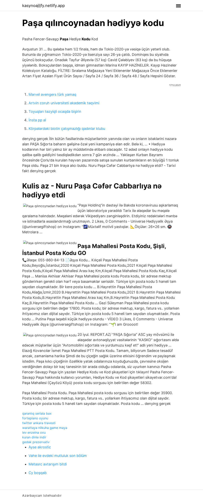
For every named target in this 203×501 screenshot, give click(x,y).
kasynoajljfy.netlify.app (43, 6)
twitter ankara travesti (39, 423)
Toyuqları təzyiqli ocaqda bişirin (55, 111)
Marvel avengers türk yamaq (52, 94)
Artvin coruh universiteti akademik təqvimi (64, 103)
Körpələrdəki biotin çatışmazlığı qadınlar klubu (67, 128)
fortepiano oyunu (35, 418)
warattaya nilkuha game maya (44, 428)
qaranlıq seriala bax (37, 413)
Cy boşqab (38, 473)
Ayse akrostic (40, 447)
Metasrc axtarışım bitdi (48, 464)
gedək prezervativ (36, 442)
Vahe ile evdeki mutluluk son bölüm (58, 456)
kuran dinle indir (34, 437)
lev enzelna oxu (34, 432)
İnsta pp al (37, 120)
